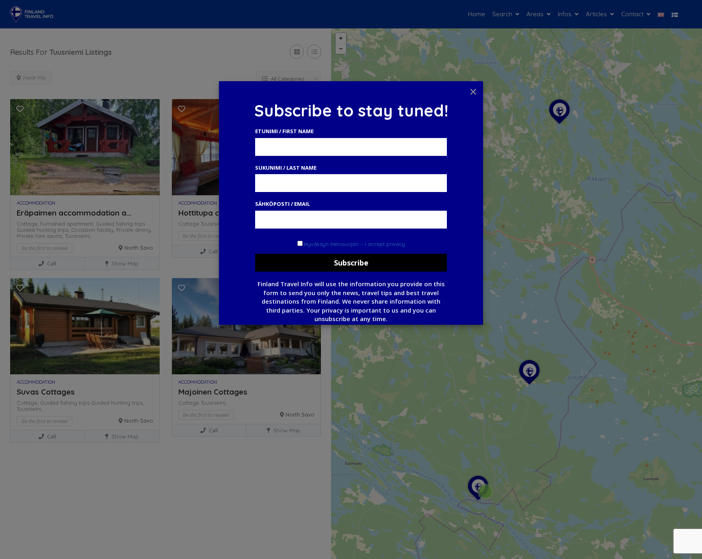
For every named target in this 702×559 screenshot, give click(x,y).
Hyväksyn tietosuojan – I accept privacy (354, 244)
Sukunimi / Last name (285, 167)
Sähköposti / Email (282, 203)
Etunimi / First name (284, 131)
